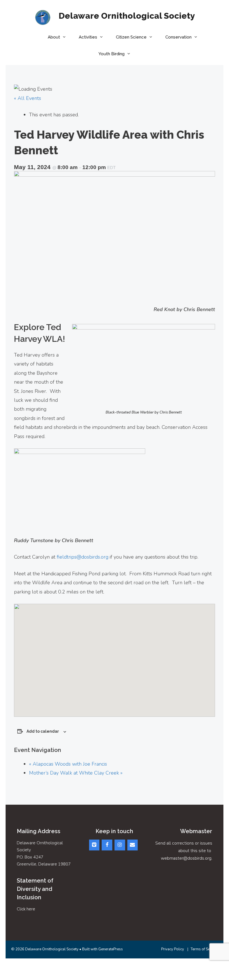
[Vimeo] (94, 845)
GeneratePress (110, 949)
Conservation (178, 37)
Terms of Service (204, 949)
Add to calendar (43, 731)
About (54, 37)
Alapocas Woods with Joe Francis (68, 764)
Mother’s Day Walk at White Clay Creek (76, 773)
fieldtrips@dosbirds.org (82, 557)
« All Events (27, 98)
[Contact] (132, 845)
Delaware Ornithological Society (127, 16)
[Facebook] (107, 845)
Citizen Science (131, 37)
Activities (88, 37)
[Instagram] (120, 845)
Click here (26, 909)
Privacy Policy (172, 949)
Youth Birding (112, 53)
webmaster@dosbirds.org (186, 858)
